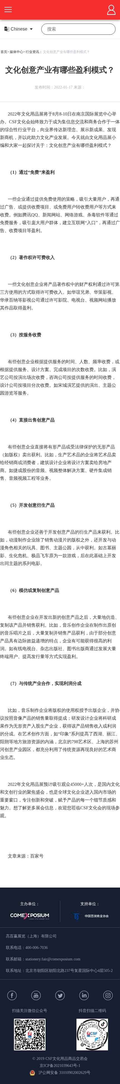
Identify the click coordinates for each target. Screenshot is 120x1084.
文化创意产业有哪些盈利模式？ (66, 52)
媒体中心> (17, 52)
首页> (5, 52)
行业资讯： (34, 52)
